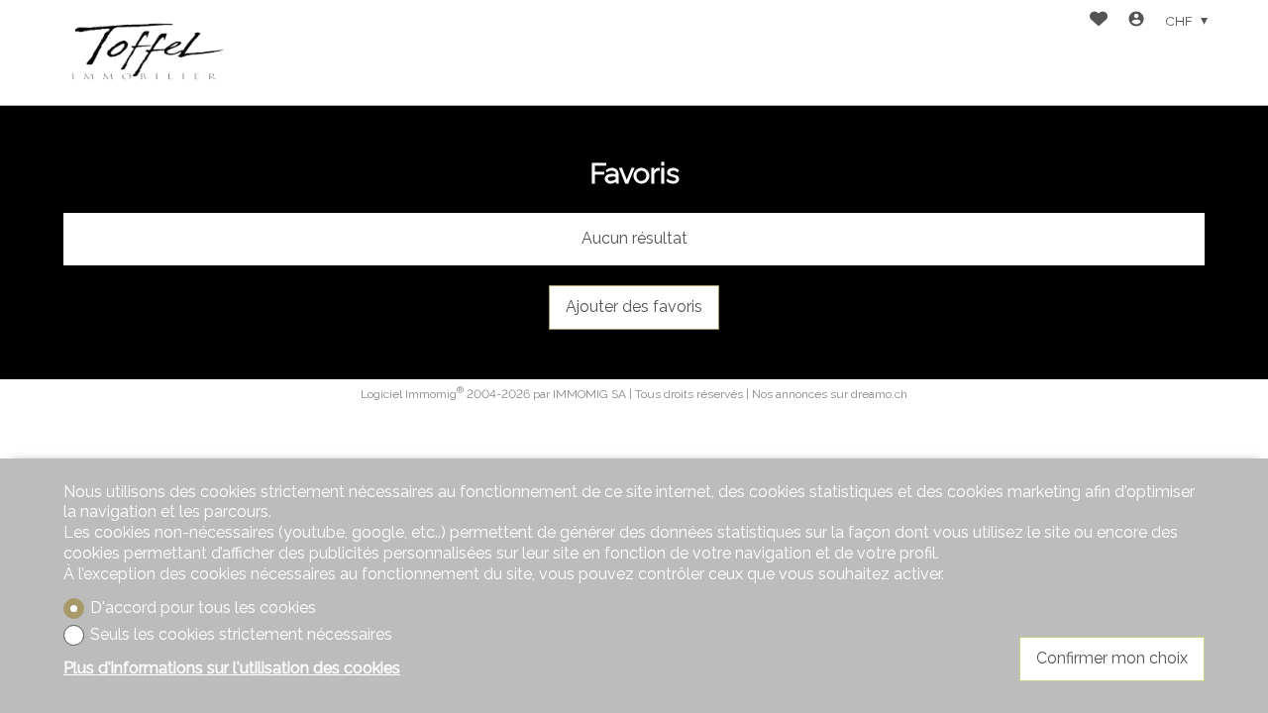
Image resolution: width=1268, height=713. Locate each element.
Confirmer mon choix (1112, 658)
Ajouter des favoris (634, 306)
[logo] (146, 52)
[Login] (1136, 21)
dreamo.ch (879, 394)
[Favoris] (1099, 21)
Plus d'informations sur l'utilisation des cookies (231, 668)
